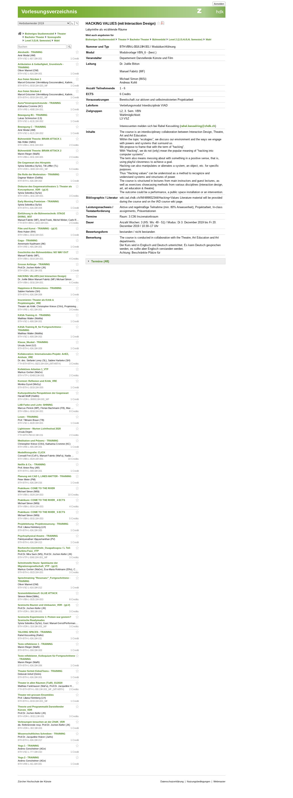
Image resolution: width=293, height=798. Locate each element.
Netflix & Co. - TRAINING (32, 464)
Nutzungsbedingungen (198, 781)
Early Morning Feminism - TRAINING (39, 201)
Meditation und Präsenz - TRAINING (38, 440)
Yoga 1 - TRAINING (29, 745)
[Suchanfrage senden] (69, 47)
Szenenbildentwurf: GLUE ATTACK (38, 593)
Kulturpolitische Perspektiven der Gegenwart (43, 393)
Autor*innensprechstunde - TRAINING (40, 103)
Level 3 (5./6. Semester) (38, 40)
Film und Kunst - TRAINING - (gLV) (38, 228)
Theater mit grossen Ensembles (36, 695)
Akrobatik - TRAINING (30, 52)
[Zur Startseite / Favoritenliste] (20, 33)
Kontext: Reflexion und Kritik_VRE (37, 381)
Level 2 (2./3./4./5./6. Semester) (185, 39)
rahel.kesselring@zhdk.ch (198, 126)
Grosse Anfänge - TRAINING (34, 264)
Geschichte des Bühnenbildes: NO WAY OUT (43, 252)
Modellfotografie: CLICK (32, 452)
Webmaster (219, 781)
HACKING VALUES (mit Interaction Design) (42, 276)
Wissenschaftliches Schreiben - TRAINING (42, 733)
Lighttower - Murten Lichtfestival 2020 (39, 428)
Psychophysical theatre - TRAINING (38, 536)
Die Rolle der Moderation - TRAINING (39, 174)
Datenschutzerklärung (172, 781)
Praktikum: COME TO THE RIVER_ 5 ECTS (42, 512)
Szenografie (54, 37)
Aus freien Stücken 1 (30, 79)
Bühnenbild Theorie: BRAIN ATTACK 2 (40, 150)
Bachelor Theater (34, 37)
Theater (61, 33)
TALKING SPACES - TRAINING (35, 632)
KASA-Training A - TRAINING (34, 315)
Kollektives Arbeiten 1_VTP (33, 369)
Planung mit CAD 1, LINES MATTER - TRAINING (45, 476)
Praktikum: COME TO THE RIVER (37, 488)
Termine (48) (100, 261)
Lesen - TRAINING (28, 417)
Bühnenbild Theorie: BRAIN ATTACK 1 (40, 139)
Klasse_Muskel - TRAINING (33, 342)
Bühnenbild (159, 39)
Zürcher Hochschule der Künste (34, 781)
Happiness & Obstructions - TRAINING (40, 288)
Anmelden (219, 4)
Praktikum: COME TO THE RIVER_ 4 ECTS (42, 500)
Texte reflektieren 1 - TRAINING (35, 644)
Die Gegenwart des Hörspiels (34, 162)
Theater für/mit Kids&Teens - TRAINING (40, 671)
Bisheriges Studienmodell (39, 33)
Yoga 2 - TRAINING (29, 757)
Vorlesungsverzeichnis (49, 11)
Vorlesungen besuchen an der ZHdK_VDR (41, 722)
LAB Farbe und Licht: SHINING (35, 405)
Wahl (57, 40)
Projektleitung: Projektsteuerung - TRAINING (43, 524)
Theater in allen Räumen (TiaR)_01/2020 (40, 683)
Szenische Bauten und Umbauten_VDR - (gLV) (44, 605)
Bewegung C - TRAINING (32, 126)
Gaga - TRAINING (28, 240)
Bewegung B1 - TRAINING (33, 115)
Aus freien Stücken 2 (30, 91)
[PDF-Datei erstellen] (162, 23)
